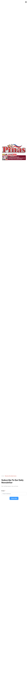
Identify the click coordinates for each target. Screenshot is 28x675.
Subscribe (14, 498)
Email (2, 490)
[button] (26, 2)
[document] (14, 337)
